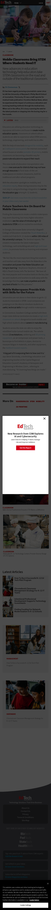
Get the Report (25, 447)
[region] (25, 895)
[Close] (48, 883)
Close (44, 418)
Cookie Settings (25, 905)
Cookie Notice (34, 900)
